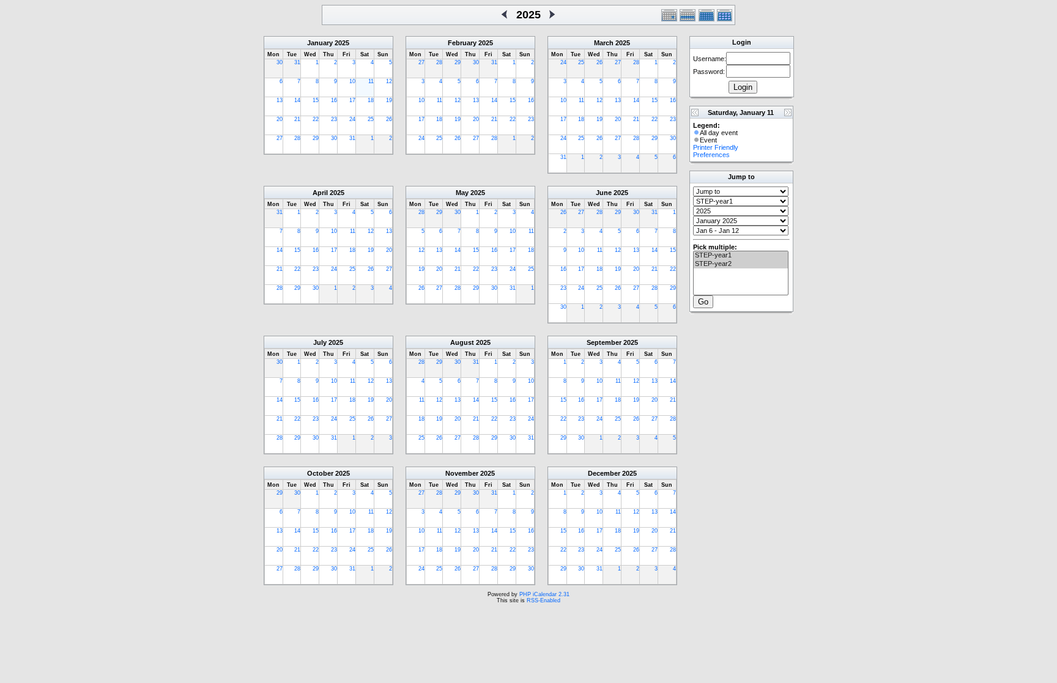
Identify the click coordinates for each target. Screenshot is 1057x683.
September (604, 342)
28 (297, 138)
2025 (342, 42)
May (462, 192)
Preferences (711, 154)
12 (389, 81)
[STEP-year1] (741, 255)
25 (371, 119)
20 (279, 119)
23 (334, 119)
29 (316, 138)
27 (279, 138)
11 (371, 81)
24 (352, 119)
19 (389, 100)
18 (371, 100)
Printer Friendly (715, 147)
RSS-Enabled (543, 600)
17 (352, 100)
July (320, 342)
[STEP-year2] (741, 264)
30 (279, 62)
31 (297, 62)
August (462, 342)
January (320, 42)
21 (297, 119)
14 (297, 100)
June (604, 192)
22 (316, 119)
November (461, 473)
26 (389, 119)
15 (316, 100)
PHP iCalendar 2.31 (544, 594)
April (320, 192)
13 (279, 100)
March (604, 42)
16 (334, 100)
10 (352, 81)
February (462, 42)
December (604, 473)
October (320, 473)
